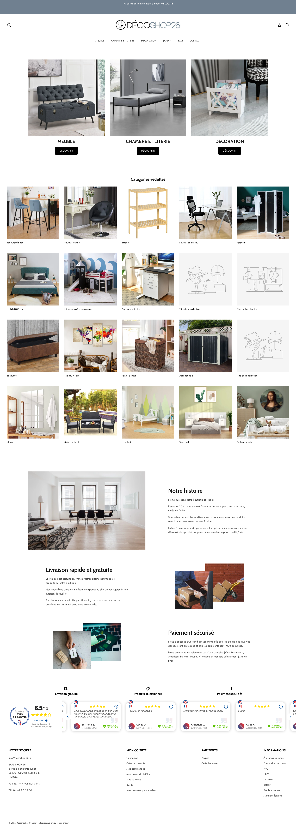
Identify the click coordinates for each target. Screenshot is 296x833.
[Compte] (279, 25)
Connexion (132, 758)
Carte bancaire (209, 763)
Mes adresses (133, 779)
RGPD (129, 785)
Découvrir (66, 150)
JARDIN (167, 40)
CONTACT (195, 40)
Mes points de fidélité (138, 774)
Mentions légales (272, 796)
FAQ (180, 40)
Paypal (204, 758)
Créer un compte (135, 763)
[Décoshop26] (148, 25)
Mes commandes (135, 769)
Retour (266, 785)
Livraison (268, 779)
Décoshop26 (22, 822)
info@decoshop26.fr (20, 758)
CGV (266, 774)
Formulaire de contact (275, 763)
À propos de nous (273, 758)
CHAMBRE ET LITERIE (122, 40)
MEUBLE (99, 40)
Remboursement (272, 790)
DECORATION (148, 40)
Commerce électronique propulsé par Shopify (49, 822)
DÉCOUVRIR (148, 150)
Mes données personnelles (141, 790)
